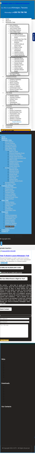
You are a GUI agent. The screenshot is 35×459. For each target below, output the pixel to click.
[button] (4, 236)
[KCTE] (14, 3)
